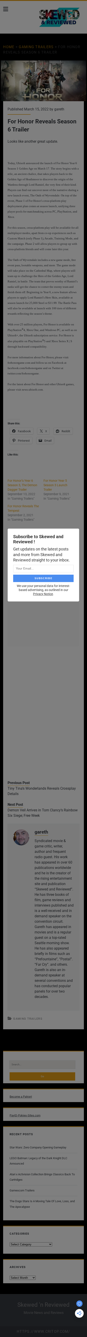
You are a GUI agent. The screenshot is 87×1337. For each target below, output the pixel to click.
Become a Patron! (21, 1096)
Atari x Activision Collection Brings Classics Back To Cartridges (42, 1177)
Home (8, 47)
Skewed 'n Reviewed (43, 1304)
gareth (59, 109)
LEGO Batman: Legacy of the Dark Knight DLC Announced (38, 1160)
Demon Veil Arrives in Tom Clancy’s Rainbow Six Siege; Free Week (43, 813)
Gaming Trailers (36, 47)
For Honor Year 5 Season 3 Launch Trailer (55, 485)
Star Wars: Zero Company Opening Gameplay (38, 1147)
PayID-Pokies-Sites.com (25, 1115)
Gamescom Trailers (22, 1190)
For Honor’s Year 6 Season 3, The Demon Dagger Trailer (22, 485)
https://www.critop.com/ (43, 1331)
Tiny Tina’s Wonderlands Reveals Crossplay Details (42, 791)
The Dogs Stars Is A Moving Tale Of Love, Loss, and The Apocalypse (42, 1203)
